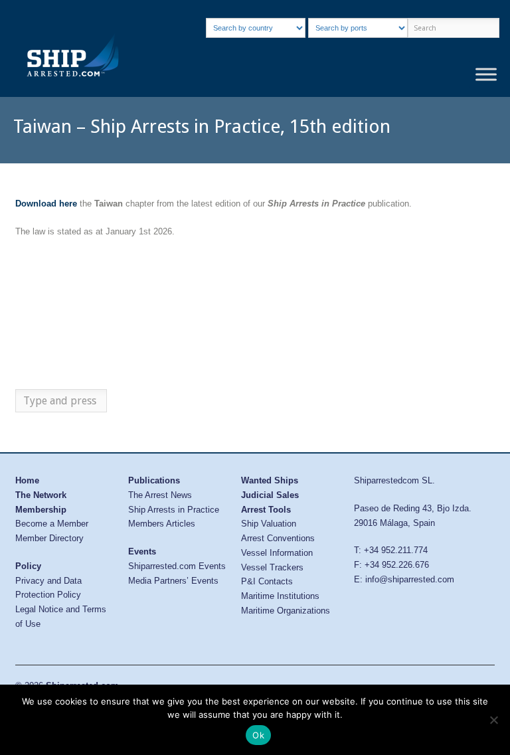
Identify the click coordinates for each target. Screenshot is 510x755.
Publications (154, 480)
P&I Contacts (267, 581)
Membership (40, 510)
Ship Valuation (268, 524)
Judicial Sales (270, 495)
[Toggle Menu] (486, 74)
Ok (258, 735)
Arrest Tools (266, 510)
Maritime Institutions (280, 596)
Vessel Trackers (272, 567)
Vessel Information (277, 553)
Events (142, 551)
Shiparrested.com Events (177, 566)
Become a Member (51, 524)
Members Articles (161, 524)
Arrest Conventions (278, 538)
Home (27, 480)
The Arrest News (160, 495)
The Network (40, 495)
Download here (46, 204)
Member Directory (49, 538)
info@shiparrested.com (409, 579)
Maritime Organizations (285, 611)
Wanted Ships (269, 480)
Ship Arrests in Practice (173, 510)
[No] (493, 719)
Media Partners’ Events (173, 581)
